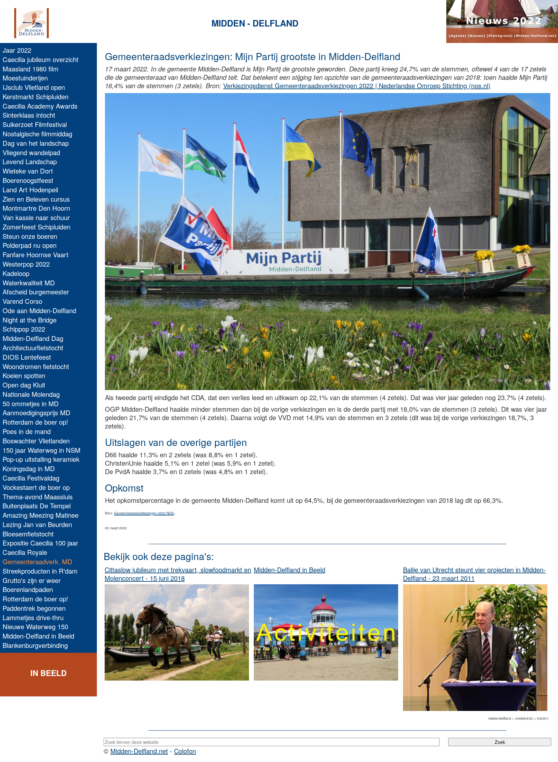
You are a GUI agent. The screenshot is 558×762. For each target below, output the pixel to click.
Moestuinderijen (25, 77)
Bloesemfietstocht (28, 533)
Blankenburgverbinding (35, 645)
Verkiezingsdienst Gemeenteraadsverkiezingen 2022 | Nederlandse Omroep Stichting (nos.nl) (357, 85)
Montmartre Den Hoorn (36, 208)
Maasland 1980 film (30, 68)
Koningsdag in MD (29, 468)
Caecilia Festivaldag (31, 477)
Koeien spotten (24, 375)
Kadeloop (16, 273)
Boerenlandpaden (28, 589)
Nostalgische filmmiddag (37, 133)
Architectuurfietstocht (33, 347)
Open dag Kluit (24, 384)
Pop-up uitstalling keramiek (41, 459)
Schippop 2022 (24, 328)
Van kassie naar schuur (36, 217)
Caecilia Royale (25, 552)
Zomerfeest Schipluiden (36, 226)
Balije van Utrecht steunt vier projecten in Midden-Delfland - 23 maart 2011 (474, 574)
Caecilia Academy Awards (40, 106)
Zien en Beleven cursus (36, 199)
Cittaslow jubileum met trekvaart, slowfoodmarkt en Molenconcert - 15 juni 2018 (178, 574)
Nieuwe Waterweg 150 (35, 626)
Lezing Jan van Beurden (37, 524)
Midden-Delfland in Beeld (38, 635)
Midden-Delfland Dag (33, 338)
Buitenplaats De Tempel (37, 505)
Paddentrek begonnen (34, 608)
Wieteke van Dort (28, 170)
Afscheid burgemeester (36, 291)
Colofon (185, 751)
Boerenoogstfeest (28, 180)
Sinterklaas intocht (29, 115)
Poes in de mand (27, 431)
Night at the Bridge (30, 319)
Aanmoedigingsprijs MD (36, 412)
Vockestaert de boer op (36, 487)
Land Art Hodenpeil (30, 189)
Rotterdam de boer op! (35, 422)
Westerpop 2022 (26, 264)
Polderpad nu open (30, 245)
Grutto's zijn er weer (32, 580)
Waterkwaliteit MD (29, 282)
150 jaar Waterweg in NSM (41, 450)
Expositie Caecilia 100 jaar (40, 542)
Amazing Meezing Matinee (40, 515)
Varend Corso (22, 301)
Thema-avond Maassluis (38, 496)
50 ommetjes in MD (31, 403)
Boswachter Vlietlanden (36, 440)
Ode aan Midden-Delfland (39, 310)
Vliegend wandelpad (31, 152)
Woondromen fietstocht (36, 366)
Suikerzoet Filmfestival (35, 124)
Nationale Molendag (31, 394)
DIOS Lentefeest (27, 357)
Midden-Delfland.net (139, 751)
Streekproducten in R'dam (40, 571)
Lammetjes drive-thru (33, 617)
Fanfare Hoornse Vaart (35, 254)
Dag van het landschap (36, 143)
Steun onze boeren (30, 236)
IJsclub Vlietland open (34, 87)
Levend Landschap (30, 161)
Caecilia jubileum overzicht (40, 59)
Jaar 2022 (17, 50)
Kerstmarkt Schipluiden (35, 96)
